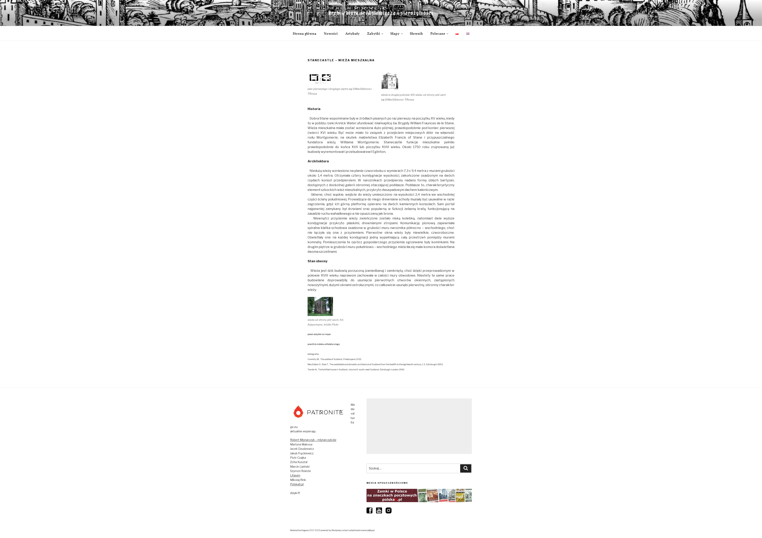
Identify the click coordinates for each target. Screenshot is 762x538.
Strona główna (304, 33)
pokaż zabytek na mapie (319, 334)
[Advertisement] (419, 426)
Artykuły (352, 33)
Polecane (437, 33)
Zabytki (373, 33)
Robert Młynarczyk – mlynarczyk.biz (313, 439)
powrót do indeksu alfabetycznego (324, 344)
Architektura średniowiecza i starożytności (380, 12)
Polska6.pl (297, 484)
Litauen (295, 475)
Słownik (416, 33)
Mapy (394, 33)
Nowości (331, 33)
